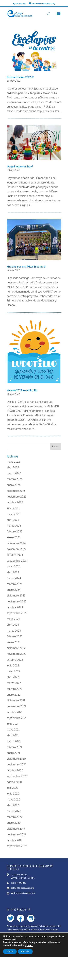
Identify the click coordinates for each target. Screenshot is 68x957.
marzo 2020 (14, 811)
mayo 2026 (13, 461)
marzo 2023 (14, 630)
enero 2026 (13, 485)
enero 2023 (13, 642)
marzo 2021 (13, 741)
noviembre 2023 (16, 601)
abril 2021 (12, 735)
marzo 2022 (14, 682)
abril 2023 (13, 624)
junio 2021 (12, 723)
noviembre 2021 (16, 706)
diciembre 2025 (16, 490)
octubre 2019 (14, 840)
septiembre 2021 (17, 718)
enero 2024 (13, 589)
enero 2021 (13, 752)
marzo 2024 (14, 578)
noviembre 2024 (16, 549)
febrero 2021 (14, 747)
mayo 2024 (13, 566)
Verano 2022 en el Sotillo (22, 390)
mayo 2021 (13, 729)
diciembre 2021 (16, 700)
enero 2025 (13, 537)
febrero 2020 (15, 817)
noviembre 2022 (16, 653)
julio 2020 (12, 787)
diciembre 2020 (16, 758)
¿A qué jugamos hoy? (20, 166)
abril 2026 (13, 467)
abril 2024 (13, 572)
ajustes (29, 945)
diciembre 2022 (16, 648)
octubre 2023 (15, 607)
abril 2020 (13, 805)
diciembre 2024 (16, 543)
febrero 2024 (14, 584)
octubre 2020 (15, 770)
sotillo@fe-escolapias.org (22, 888)
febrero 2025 (14, 531)
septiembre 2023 (17, 613)
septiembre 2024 (17, 560)
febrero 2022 (14, 688)
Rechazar (25, 951)
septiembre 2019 (17, 846)
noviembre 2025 (16, 496)
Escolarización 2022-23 (20, 77)
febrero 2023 (14, 636)
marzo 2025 (14, 525)
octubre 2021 (14, 712)
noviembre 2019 (16, 834)
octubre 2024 (15, 554)
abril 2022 (13, 677)
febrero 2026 (14, 479)
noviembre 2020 (17, 764)
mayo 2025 (13, 514)
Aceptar (9, 951)
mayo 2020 (13, 799)
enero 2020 (14, 822)
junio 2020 (13, 793)
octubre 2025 (15, 502)
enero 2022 (13, 694)
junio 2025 (13, 508)
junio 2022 (13, 665)
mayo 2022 (13, 671)
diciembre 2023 (16, 595)
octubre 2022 (15, 659)
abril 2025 (13, 520)
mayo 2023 (13, 618)
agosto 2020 (14, 782)
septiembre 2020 (17, 776)
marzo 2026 (14, 473)
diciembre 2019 (16, 828)
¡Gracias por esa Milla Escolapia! (26, 266)
